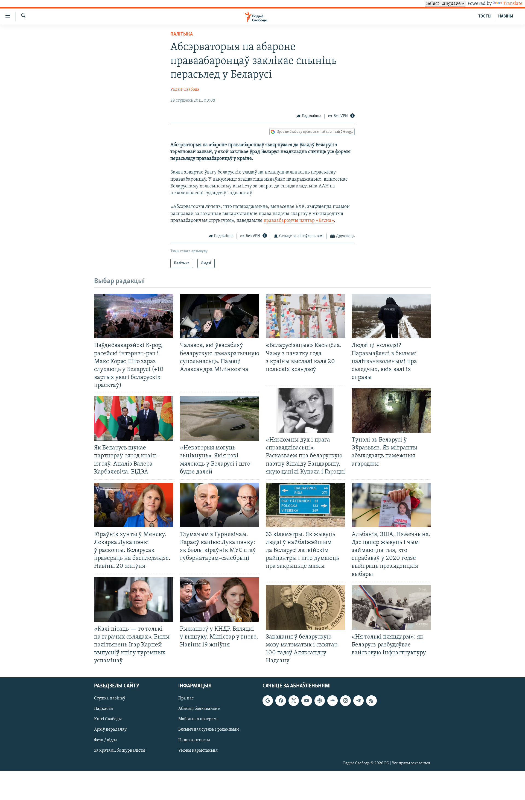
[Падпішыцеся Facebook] (280, 701)
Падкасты (103, 709)
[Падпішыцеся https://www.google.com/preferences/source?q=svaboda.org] (267, 701)
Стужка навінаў (109, 698)
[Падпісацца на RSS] (371, 701)
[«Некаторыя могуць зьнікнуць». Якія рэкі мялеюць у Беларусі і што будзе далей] (219, 418)
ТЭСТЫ (484, 16)
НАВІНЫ (505, 16)
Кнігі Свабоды (108, 719)
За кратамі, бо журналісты (119, 750)
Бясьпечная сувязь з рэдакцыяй (208, 730)
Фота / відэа (105, 740)
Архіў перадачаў (110, 730)
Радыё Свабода (184, 89)
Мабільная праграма (198, 719)
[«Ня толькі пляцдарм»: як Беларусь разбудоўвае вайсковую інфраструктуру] (391, 607)
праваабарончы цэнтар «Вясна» (299, 220)
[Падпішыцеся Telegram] (358, 701)
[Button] (309, 116)
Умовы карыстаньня (198, 750)
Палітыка (181, 34)
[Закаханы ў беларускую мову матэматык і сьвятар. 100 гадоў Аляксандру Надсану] (305, 607)
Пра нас (186, 698)
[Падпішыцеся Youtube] (306, 701)
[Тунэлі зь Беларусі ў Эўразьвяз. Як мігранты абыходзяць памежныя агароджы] (391, 410)
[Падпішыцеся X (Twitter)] (293, 701)
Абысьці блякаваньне (199, 709)
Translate (513, 3)
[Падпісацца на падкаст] (319, 701)
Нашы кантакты (194, 740)
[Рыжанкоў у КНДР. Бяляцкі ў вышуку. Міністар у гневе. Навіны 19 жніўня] (219, 599)
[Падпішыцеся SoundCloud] (332, 701)
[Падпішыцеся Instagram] (345, 701)
